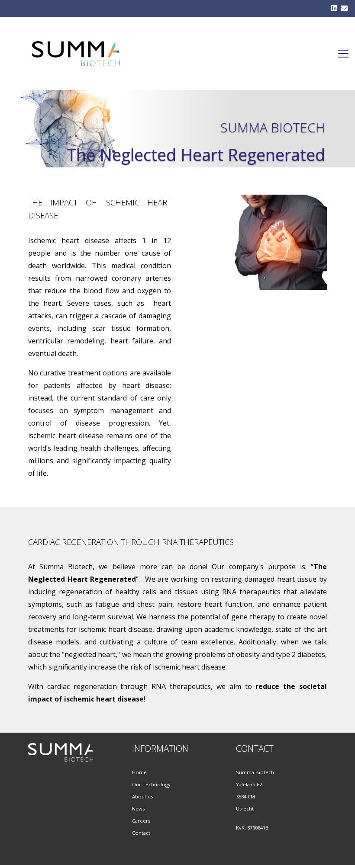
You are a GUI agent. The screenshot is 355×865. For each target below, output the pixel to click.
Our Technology (151, 784)
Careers (141, 820)
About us (143, 796)
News (138, 808)
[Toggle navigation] (343, 53)
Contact (142, 833)
